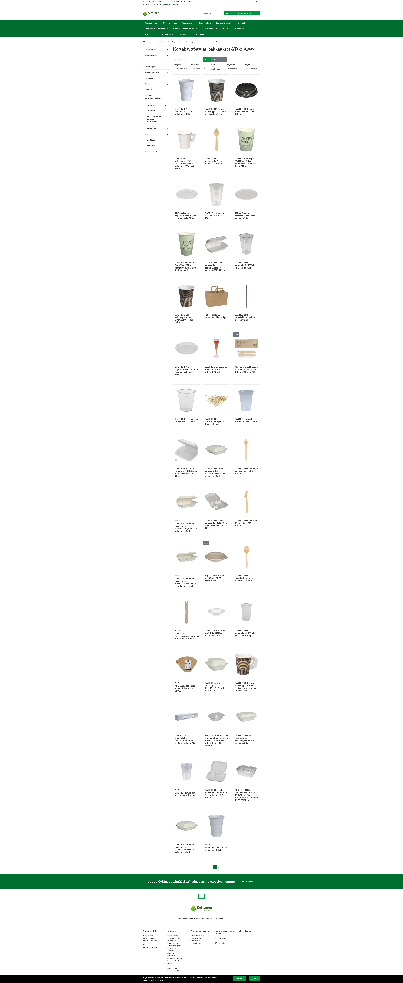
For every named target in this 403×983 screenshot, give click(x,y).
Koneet (223, 29)
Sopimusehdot (196, 938)
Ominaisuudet (214, 65)
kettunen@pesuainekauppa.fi (187, 1)
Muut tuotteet (150, 34)
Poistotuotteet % (166, 34)
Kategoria (177, 65)
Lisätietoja (239, 979)
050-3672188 (171, 1)
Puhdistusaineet (151, 23)
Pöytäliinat (151, 111)
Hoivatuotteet (242, 23)
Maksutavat (195, 941)
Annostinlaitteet (208, 29)
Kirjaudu (257, 1)
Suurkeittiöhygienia (224, 23)
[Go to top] (201, 896)
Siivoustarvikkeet (170, 23)
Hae (228, 13)
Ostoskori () (243, 13)
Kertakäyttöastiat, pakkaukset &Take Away (154, 118)
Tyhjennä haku (218, 59)
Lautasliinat (151, 105)
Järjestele (231, 65)
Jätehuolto (162, 29)
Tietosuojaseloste (197, 935)
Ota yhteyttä (247, 881)
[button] (216, 69)
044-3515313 (158, 4)
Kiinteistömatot (238, 29)
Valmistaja (195, 65)
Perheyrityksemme (183, 34)
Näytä (247, 65)
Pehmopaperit (187, 23)
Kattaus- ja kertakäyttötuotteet (184, 29)
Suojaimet (149, 29)
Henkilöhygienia (204, 23)
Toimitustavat (196, 943)
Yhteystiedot (200, 34)
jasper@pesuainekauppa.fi (173, 4)
